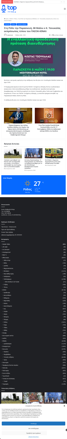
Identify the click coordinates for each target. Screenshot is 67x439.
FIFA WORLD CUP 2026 (12, 282)
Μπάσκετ (6, 271)
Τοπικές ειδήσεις (22, 24)
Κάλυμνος (6, 298)
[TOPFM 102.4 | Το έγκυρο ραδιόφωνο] (9, 9)
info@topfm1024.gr (10, 209)
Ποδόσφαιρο (7, 279)
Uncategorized (6, 252)
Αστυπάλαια (7, 295)
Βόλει (5, 263)
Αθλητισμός (5, 257)
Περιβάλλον (7, 354)
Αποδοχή (33, 423)
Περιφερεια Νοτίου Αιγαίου (10, 365)
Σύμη (5, 325)
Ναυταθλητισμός (9, 274)
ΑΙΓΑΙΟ (11, 19)
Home (6, 19)
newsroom (10, 35)
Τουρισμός (5, 384)
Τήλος (5, 327)
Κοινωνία (5, 349)
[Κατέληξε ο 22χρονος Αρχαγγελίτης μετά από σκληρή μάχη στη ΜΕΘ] (54, 153)
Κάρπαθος (7, 300)
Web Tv (4, 255)
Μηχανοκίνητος (8, 268)
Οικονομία (5, 362)
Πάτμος (6, 319)
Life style (4, 247)
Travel (5, 381)
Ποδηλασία (7, 276)
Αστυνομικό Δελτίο (7, 335)
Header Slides (6, 244)
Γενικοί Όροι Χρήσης (7, 232)
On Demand (5, 249)
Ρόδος (15, 19)
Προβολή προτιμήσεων (33, 433)
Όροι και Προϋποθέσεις (8, 229)
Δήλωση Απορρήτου (33, 437)
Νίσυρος (6, 317)
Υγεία (5, 360)
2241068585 (7, 211)
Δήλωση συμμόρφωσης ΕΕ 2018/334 (11, 235)
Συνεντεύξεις (6, 373)
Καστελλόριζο (8, 306)
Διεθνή (6, 265)
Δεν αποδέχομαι (33, 428)
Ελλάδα (4, 341)
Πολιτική (7, 24)
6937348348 (8, 213)
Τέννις (6, 287)
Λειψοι (6, 311)
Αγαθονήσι (7, 292)
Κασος (5, 303)
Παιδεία (6, 352)
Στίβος (6, 284)
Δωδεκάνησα (7, 343)
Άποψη (4, 333)
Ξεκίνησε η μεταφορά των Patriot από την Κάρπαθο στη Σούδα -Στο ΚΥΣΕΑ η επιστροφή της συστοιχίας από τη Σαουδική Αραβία (12, 163)
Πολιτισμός (5, 370)
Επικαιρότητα (6, 346)
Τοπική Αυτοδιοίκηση (8, 378)
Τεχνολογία (5, 376)
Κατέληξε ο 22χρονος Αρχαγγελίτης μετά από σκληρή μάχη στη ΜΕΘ (32, 2)
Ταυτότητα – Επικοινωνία (8, 227)
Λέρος (5, 314)
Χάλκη (5, 330)
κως (5, 308)
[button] (64, 406)
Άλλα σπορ (7, 260)
